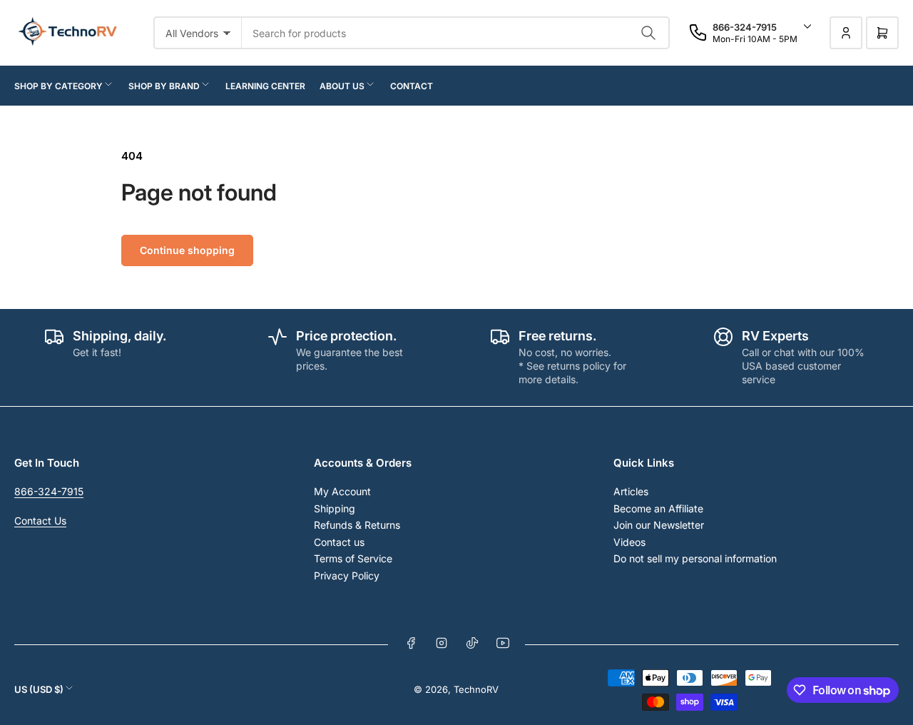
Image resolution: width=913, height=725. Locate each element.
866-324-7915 (48, 491)
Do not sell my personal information (695, 558)
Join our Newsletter (658, 525)
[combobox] (456, 32)
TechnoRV (476, 689)
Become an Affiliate (658, 508)
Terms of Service (353, 558)
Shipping (334, 508)
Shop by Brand (164, 86)
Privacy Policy (346, 575)
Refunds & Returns (357, 525)
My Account (342, 491)
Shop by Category (58, 86)
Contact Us (40, 520)
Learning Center (265, 86)
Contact (411, 86)
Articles (630, 491)
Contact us (339, 542)
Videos (629, 542)
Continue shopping (187, 250)
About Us (342, 86)
